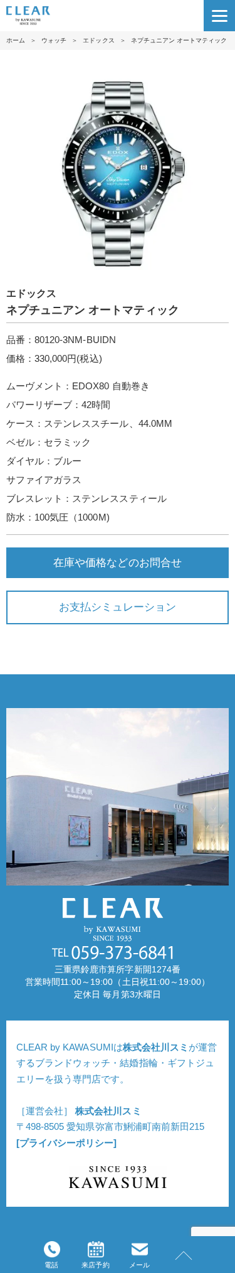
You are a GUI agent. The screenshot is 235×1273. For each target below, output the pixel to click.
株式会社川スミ (156, 1047)
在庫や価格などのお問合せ (117, 562)
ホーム (15, 40)
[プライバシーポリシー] (66, 1142)
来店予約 (95, 1265)
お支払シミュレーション (117, 606)
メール (139, 1265)
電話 (51, 1265)
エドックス (98, 40)
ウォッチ (53, 40)
